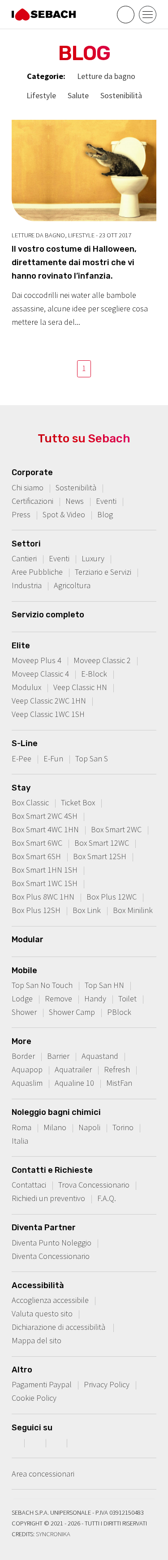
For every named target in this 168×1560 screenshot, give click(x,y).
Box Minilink (133, 910)
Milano (54, 1127)
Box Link (87, 910)
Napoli (89, 1127)
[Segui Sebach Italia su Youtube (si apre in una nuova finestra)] (57, 1442)
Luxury (93, 558)
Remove (58, 998)
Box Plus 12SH (36, 910)
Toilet (127, 998)
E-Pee (21, 758)
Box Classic (30, 802)
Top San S (91, 758)
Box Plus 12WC (111, 896)
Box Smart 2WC (116, 829)
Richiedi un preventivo (48, 1198)
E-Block (94, 674)
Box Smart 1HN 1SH (45, 870)
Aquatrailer (73, 1069)
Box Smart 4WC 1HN (45, 829)
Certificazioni (32, 501)
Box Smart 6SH (36, 856)
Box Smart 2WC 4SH (45, 816)
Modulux (26, 687)
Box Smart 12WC (101, 843)
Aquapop (27, 1069)
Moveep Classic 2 (102, 660)
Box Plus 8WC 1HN (43, 896)
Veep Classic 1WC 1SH (48, 714)
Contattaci (29, 1185)
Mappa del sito (36, 1340)
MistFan (119, 1083)
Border (23, 1056)
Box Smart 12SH (99, 856)
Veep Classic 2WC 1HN (49, 700)
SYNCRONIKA (53, 1534)
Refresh (117, 1069)
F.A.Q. (106, 1198)
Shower (24, 1012)
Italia (20, 1141)
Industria (27, 585)
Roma (21, 1127)
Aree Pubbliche (37, 572)
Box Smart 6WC (37, 843)
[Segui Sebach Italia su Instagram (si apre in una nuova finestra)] (36, 1442)
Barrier (58, 1056)
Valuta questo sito (42, 1313)
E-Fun (53, 758)
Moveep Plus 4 (36, 660)
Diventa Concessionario (51, 1256)
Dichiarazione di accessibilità (59, 1327)
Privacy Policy (106, 1384)
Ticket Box (78, 802)
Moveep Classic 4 (40, 674)
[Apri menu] (147, 14)
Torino (123, 1127)
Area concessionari (43, 1473)
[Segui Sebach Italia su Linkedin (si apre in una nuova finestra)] (79, 1442)
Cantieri (24, 558)
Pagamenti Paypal (42, 1384)
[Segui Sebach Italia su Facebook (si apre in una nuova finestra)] (15, 1442)
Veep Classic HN (80, 687)
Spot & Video (64, 514)
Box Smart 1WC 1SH (45, 883)
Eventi (106, 501)
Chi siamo (27, 487)
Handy (95, 998)
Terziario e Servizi (103, 572)
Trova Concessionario (93, 1185)
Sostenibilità (121, 95)
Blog (105, 514)
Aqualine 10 (74, 1083)
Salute (78, 95)
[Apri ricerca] (125, 14)
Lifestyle (41, 95)
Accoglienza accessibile (50, 1300)
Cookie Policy (34, 1398)
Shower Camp (72, 1012)
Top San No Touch (42, 985)
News (74, 501)
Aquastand (100, 1056)
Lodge (22, 998)
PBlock (119, 1012)
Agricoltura (72, 585)
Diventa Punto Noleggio (51, 1242)
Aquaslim (27, 1083)
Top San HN (104, 985)
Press (21, 514)
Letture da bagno (106, 76)
